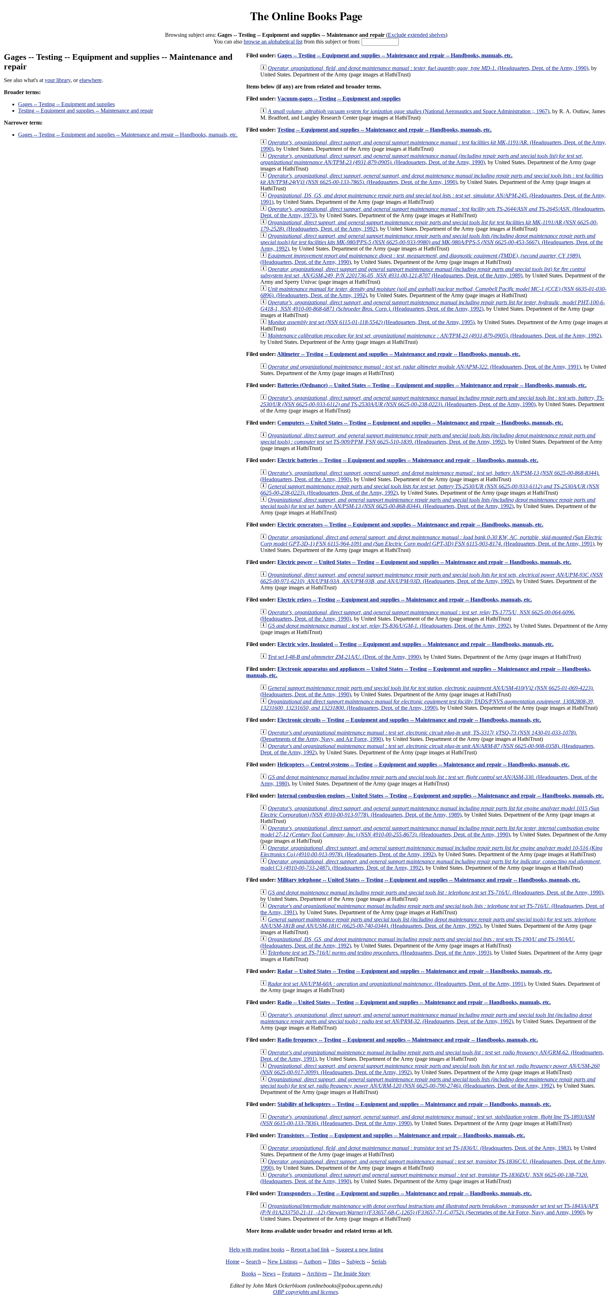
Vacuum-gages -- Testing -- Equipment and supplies (339, 99)
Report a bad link (310, 1250)
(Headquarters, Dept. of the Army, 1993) (379, 953)
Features (291, 1274)
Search (253, 1262)
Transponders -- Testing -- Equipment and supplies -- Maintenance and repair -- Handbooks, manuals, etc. (404, 1193)
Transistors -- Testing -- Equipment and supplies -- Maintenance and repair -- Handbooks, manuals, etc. (401, 1135)
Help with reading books (256, 1250)
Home (232, 1262)
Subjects (355, 1262)
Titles (334, 1262)
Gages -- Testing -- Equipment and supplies (66, 104)
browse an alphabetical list (273, 42)
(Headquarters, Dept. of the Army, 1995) (371, 322)
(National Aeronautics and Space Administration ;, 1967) (408, 111)
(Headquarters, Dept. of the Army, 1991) (424, 367)
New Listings (282, 1262)
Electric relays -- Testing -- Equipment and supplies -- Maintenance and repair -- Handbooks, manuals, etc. (404, 600)
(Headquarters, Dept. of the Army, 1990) (428, 68)
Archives (317, 1274)
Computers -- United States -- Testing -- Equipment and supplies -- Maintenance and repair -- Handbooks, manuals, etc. (420, 423)
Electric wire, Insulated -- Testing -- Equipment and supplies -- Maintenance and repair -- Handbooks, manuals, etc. (415, 644)
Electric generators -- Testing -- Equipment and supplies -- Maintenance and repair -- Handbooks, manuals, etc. (410, 525)
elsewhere (90, 80)
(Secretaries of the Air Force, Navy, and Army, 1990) (429, 1209)
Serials (379, 1262)
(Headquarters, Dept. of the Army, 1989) (422, 272)
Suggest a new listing (359, 1250)
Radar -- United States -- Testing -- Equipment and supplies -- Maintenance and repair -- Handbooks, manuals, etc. (414, 971)
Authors (313, 1262)
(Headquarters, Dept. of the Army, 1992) (431, 242)
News (269, 1274)
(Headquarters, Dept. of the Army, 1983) (419, 1148)
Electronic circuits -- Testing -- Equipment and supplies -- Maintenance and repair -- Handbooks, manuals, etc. (409, 720)
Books (249, 1274)
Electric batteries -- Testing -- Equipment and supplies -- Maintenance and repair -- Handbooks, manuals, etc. (407, 460)
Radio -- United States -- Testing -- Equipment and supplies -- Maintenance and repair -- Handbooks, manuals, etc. (414, 1002)
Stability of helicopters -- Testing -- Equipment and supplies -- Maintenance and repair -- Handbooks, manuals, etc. (414, 1104)
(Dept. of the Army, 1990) (344, 657)
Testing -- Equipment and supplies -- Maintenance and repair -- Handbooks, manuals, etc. (384, 130)
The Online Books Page (306, 15)
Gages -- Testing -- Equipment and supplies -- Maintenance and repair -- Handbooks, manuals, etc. (128, 135)
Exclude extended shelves (417, 35)
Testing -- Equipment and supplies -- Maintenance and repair (85, 111)
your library (57, 80)
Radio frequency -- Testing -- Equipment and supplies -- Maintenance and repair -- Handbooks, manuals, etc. (407, 1040)
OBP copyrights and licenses (305, 1292)
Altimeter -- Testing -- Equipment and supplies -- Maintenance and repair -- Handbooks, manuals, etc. (398, 354)
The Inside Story (351, 1274)
